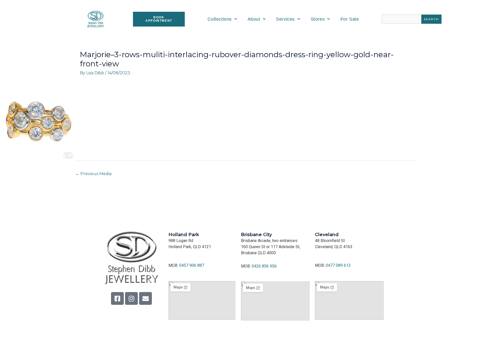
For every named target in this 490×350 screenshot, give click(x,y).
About (254, 19)
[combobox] (401, 19)
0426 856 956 (264, 266)
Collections (219, 19)
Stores (318, 19)
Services (285, 19)
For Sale (349, 19)
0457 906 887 (191, 265)
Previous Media (93, 173)
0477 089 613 (338, 265)
